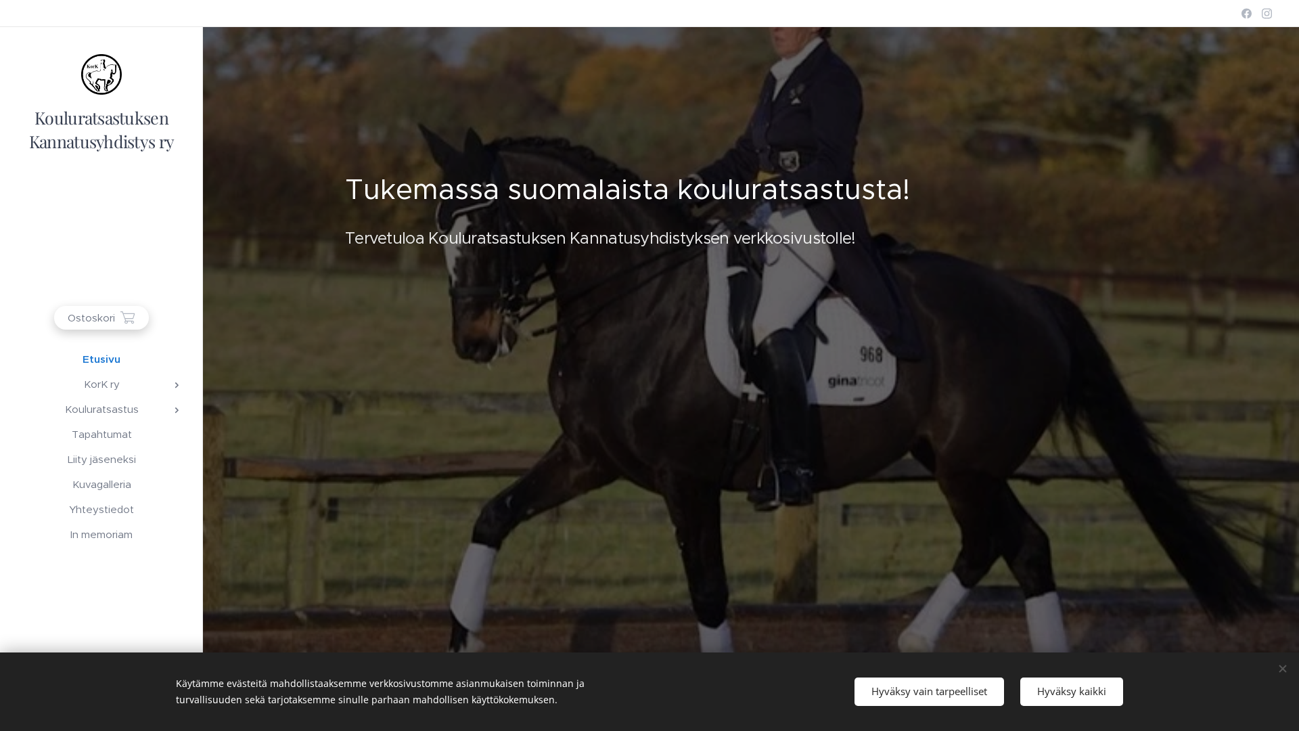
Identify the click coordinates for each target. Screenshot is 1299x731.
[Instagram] (1266, 13)
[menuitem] (101, 359)
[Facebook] (1246, 13)
